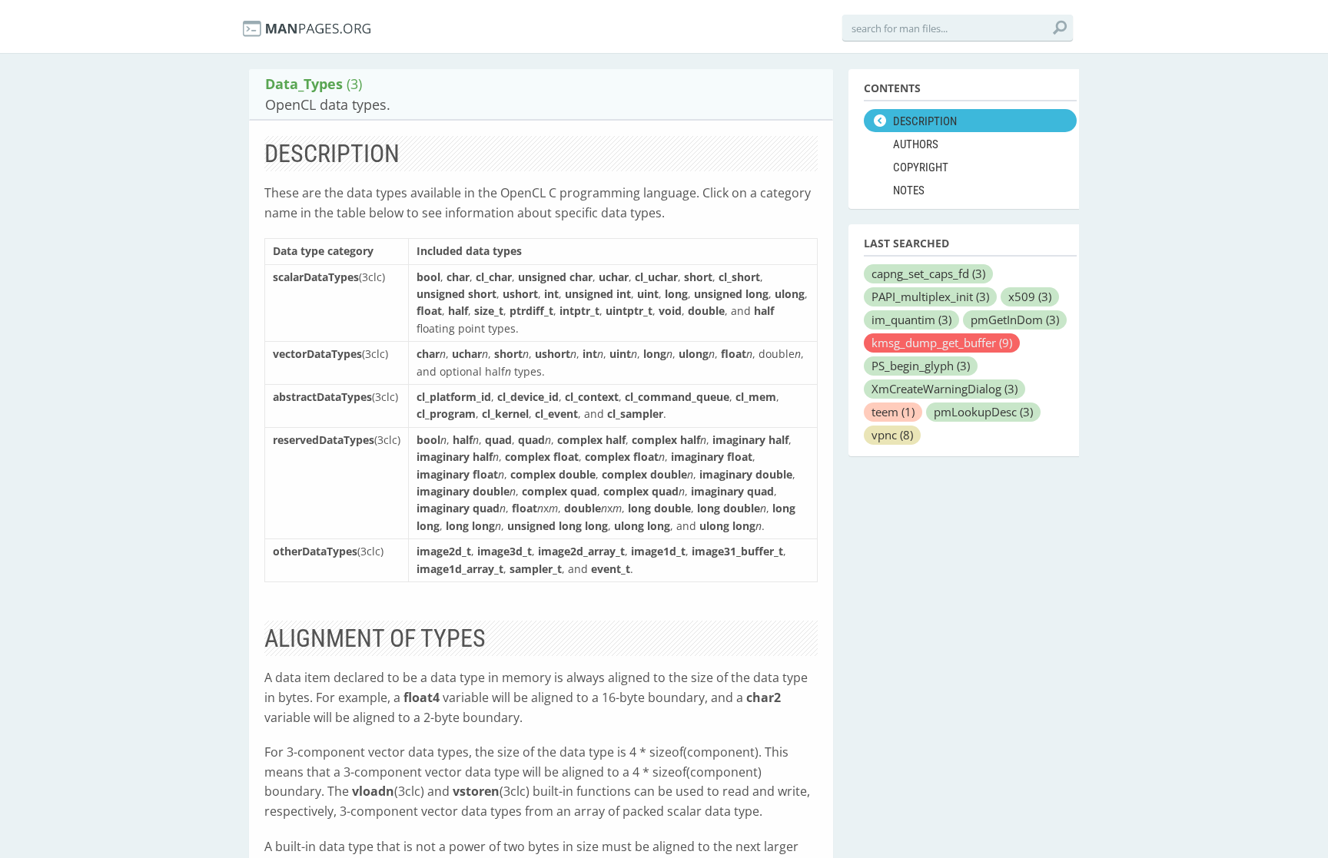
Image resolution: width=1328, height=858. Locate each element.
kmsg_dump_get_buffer (942, 342)
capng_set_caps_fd (928, 273)
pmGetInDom (1015, 319)
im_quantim (911, 319)
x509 (1029, 296)
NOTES (909, 190)
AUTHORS (915, 144)
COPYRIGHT (920, 167)
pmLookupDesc (983, 411)
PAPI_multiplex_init (930, 296)
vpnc (892, 434)
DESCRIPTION (925, 121)
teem (893, 411)
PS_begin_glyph (921, 365)
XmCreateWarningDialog (945, 388)
